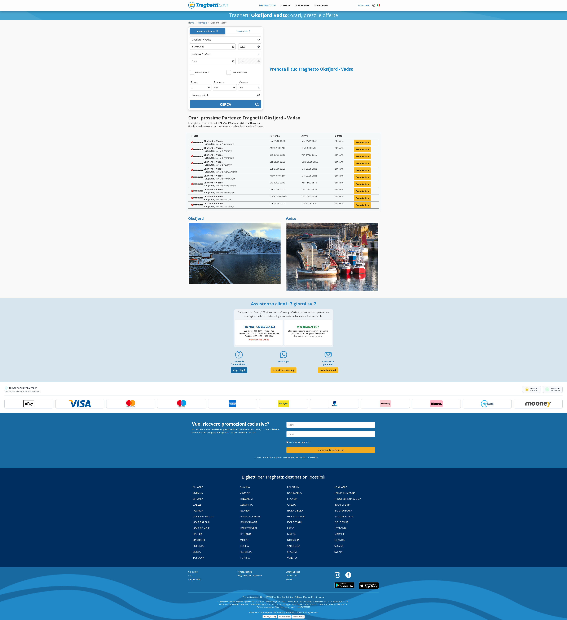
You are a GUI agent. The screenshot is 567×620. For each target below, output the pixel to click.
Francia (292, 498)
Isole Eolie (341, 522)
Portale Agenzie (244, 571)
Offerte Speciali (293, 571)
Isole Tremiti (248, 528)
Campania (340, 487)
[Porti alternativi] (192, 72)
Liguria (197, 534)
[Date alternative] (228, 72)
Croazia (245, 492)
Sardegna (293, 546)
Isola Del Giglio (203, 516)
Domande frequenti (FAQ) (239, 363)
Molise (244, 540)
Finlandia (246, 498)
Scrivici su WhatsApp (283, 370)
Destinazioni (292, 575)
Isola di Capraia (250, 516)
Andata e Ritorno (206, 31)
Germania (246, 504)
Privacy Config (270, 617)
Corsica (198, 492)
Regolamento (194, 579)
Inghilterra (342, 504)
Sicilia (197, 551)
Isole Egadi (294, 522)
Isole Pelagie (201, 528)
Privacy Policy (294, 597)
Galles (197, 504)
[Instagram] (338, 575)
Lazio (290, 528)
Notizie (289, 579)
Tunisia (245, 557)
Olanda (339, 540)
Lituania (245, 534)
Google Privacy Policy (292, 457)
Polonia (198, 546)
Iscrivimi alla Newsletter (331, 450)
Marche (339, 534)
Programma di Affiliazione (249, 575)
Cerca (225, 104)
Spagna (292, 551)
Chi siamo (193, 571)
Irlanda (198, 510)
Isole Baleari (201, 522)
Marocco (199, 540)
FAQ (190, 575)
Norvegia (293, 540)
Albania (198, 487)
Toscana (198, 557)
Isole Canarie (248, 522)
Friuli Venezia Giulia (347, 498)
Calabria (293, 487)
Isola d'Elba (295, 510)
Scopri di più (239, 370)
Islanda (245, 510)
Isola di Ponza (343, 516)
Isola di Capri (296, 516)
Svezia (338, 551)
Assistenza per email (328, 363)
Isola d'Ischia (343, 510)
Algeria (245, 487)
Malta (291, 534)
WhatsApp (283, 361)
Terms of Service (308, 457)
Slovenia (246, 551)
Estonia (198, 498)
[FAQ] (239, 356)
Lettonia (340, 528)
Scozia (338, 546)
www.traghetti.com (208, 5)
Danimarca (294, 492)
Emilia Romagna (345, 492)
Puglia (244, 546)
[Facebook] (348, 575)
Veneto (292, 557)
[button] (320, 5)
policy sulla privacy (304, 442)
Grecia (291, 504)
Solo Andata (242, 31)
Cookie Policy (298, 617)
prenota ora (362, 142)
